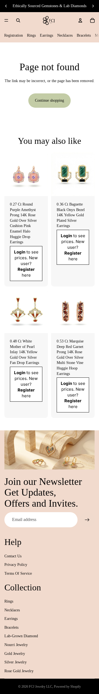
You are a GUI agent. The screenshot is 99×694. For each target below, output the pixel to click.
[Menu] (6, 20)
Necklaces (65, 35)
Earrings (46, 35)
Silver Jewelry (15, 662)
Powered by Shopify (67, 686)
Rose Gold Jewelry (19, 671)
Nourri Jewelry (16, 645)
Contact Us (12, 556)
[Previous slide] (6, 6)
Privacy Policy (15, 565)
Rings (31, 35)
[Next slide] (93, 6)
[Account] (80, 20)
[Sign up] (87, 519)
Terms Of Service (18, 573)
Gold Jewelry (14, 654)
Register (26, 269)
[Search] (18, 20)
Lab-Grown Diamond (21, 636)
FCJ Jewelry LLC (40, 686)
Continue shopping (49, 100)
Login (19, 251)
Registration (13, 35)
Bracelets (84, 35)
